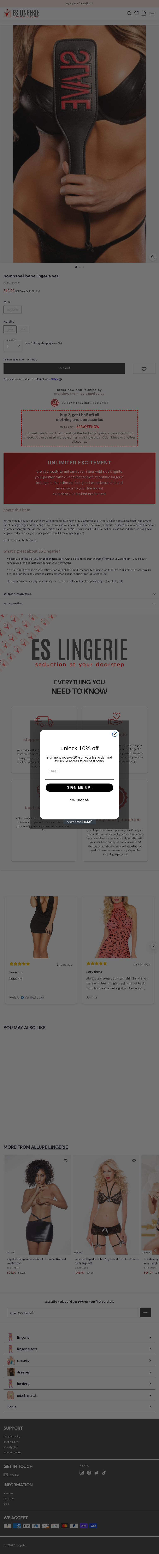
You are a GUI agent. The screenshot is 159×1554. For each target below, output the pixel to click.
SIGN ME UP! (79, 787)
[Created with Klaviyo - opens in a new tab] (79, 821)
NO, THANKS (79, 800)
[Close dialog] (114, 734)
